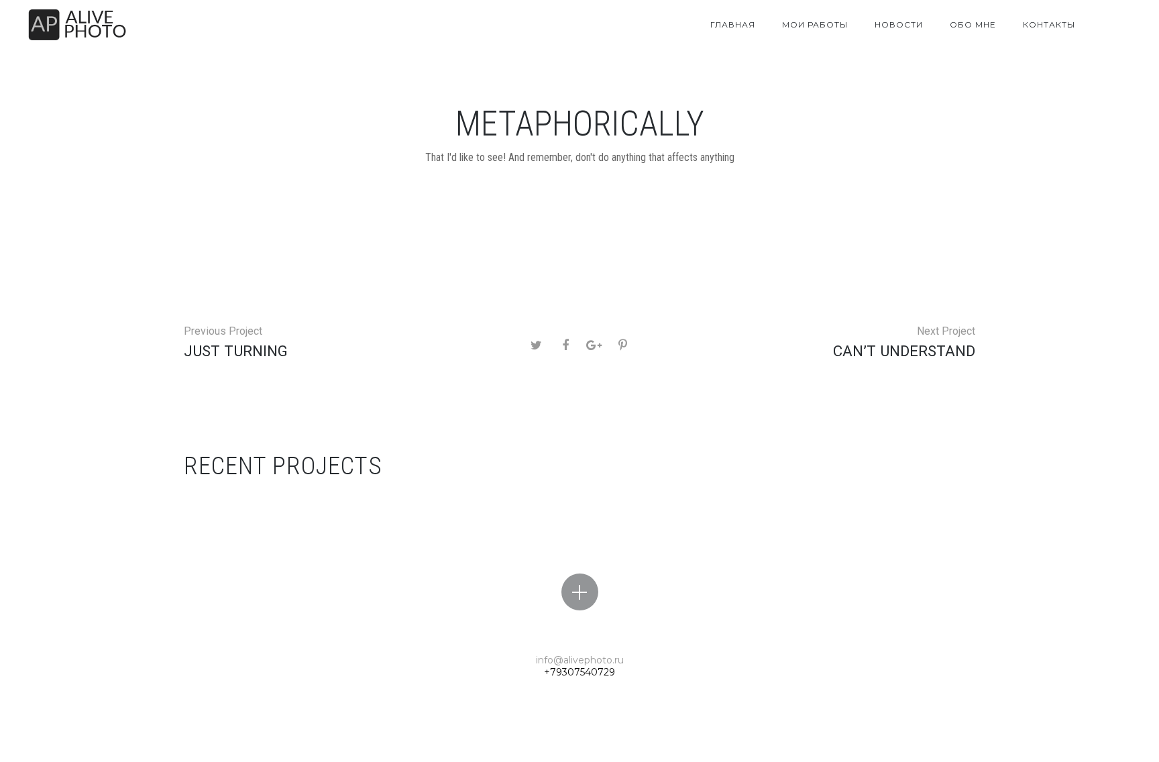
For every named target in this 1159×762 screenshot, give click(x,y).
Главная (732, 24)
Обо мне (973, 24)
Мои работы (815, 24)
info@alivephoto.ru (580, 660)
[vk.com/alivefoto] (1122, 24)
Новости (899, 24)
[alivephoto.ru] (77, 25)
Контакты (1049, 24)
